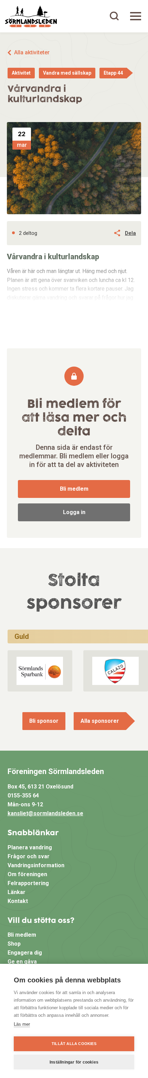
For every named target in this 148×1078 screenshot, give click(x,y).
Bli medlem (74, 489)
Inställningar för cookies (74, 1062)
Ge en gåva (22, 961)
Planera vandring (30, 847)
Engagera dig (25, 952)
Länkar (16, 892)
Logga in (74, 512)
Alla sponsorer (100, 721)
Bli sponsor (44, 721)
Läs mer (22, 1024)
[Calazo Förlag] (115, 671)
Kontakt (18, 901)
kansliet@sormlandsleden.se (45, 813)
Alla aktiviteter (32, 52)
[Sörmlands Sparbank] (40, 671)
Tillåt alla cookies (74, 1044)
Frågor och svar (29, 856)
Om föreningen (27, 874)
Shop (14, 943)
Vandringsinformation (36, 865)
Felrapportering (28, 883)
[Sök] (114, 16)
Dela (130, 233)
